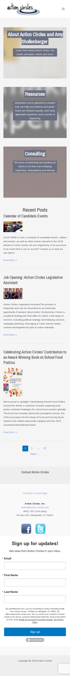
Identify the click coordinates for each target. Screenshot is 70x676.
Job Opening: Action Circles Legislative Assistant (33, 280)
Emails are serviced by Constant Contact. (36, 619)
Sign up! (35, 632)
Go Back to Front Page (35, 493)
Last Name (11, 591)
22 (44, 448)
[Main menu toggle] (63, 8)
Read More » (10, 260)
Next (35, 454)
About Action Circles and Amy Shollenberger (35, 38)
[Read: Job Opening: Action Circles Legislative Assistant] (12, 293)
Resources (35, 93)
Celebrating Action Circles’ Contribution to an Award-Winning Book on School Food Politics (34, 357)
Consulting (35, 153)
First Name (11, 575)
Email (7, 558)
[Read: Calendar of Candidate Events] (12, 226)
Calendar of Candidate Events (25, 216)
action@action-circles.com (35, 507)
